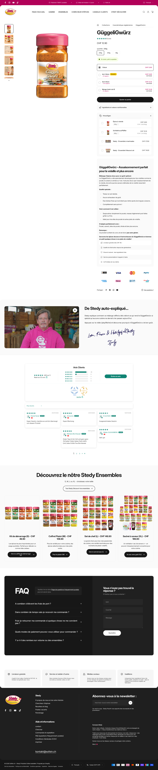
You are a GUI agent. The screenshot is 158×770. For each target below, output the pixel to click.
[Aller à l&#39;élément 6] (8, 81)
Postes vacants (41, 710)
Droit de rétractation (9, 766)
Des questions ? (149, 290)
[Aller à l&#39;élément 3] (8, 49)
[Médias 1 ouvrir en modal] (52, 61)
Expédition (44, 766)
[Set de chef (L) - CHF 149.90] (98, 513)
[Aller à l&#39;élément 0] (8, 28)
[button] (101, 38)
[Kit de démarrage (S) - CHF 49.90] (22, 513)
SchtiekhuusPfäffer (119, 130)
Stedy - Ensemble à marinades (123, 141)
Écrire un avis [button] (116, 376)
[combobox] (148, 2)
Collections (106, 25)
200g (100, 53)
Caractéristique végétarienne (123, 25)
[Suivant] (84, 65)
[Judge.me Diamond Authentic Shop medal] (74, 390)
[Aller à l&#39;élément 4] (8, 60)
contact (38, 726)
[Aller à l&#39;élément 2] (8, 39)
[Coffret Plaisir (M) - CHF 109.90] (60, 513)
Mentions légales (52, 766)
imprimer (38, 742)
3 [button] (79, 453)
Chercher (38, 730)
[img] (31, 413)
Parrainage (39, 713)
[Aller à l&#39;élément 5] (8, 70)
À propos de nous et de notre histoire (49, 700)
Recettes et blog (41, 706)
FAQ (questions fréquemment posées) (49, 736)
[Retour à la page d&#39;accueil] (98, 25)
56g (116, 53)
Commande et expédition (44, 733)
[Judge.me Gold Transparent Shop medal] (83, 390)
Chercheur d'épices (42, 703)
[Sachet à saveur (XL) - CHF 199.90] (135, 513)
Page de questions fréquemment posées (65, 589)
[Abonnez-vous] (130, 703)
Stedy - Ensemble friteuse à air (123, 150)
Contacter (60, 766)
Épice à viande (118, 121)
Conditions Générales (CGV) (46, 739)
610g (108, 53)
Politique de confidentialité (22, 766)
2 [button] (76, 453)
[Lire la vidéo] (41, 327)
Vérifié (78, 397)
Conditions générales (35, 766)
